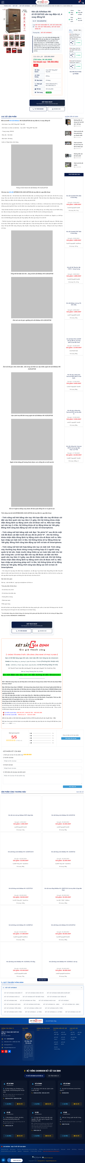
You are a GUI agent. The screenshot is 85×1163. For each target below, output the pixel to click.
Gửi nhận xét (72, 786)
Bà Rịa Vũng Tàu (4, 1149)
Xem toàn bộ (42, 979)
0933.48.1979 (9, 1098)
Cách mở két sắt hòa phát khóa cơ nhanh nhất (78, 133)
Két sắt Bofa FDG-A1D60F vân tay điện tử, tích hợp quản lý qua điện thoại (74, 340)
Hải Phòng (74, 1149)
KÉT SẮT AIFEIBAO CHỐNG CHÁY (33, 1008)
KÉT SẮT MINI (80, 1033)
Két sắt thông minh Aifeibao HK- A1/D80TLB (21, 925)
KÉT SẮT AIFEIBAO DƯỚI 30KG (12, 1004)
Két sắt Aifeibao (14, 120)
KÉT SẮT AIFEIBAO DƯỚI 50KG (32, 1004)
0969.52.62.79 (9, 1125)
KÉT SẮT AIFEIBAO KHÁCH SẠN (47, 1000)
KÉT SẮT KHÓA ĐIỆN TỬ (42, 24)
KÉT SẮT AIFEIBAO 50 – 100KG (51, 1004)
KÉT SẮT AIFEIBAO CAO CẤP (73, 1012)
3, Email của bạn (8, 765)
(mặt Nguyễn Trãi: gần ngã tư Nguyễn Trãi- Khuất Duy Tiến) (40, 668)
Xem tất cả (79, 792)
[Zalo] (9, 1051)
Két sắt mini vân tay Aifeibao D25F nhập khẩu (20, 815)
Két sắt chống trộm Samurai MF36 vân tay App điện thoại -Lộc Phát (73, 448)
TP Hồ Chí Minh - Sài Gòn (36, 1151)
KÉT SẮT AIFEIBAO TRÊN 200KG (12, 1008)
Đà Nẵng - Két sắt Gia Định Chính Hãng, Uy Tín (49, 1149)
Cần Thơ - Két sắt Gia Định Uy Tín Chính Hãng (27, 1149)
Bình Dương (12, 1149)
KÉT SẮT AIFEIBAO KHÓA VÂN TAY (35, 993)
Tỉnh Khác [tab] (80, 30)
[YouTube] (2, 1051)
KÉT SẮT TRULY (56, 1038)
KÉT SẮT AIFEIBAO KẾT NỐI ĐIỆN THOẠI (33, 996)
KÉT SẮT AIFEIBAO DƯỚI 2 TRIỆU (54, 1008)
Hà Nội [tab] (75, 30)
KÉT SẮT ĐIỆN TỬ (73, 1033)
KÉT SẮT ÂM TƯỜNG (73, 1038)
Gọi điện (9, 1104)
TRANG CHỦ (7, 6)
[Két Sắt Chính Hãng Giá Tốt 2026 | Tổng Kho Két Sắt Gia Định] (42, 2)
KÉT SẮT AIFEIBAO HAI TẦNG (28, 1000)
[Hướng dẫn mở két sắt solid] (68, 156)
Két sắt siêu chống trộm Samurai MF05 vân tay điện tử (73, 412)
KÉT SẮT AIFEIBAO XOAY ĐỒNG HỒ (56, 996)
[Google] (6, 1051)
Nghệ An (20, 1151)
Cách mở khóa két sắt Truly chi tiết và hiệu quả (78, 144)
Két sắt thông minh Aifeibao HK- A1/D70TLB (21, 888)
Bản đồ (73, 42)
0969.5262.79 (37, 1130)
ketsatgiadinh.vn (8, 1044)
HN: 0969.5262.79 (51, 85)
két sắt (11, 192)
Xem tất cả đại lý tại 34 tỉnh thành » (51, 1151)
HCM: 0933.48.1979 (51, 83)
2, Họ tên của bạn (8, 757)
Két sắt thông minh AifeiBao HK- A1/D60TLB (63, 851)
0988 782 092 (65, 1124)
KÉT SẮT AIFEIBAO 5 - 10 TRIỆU (33, 1012)
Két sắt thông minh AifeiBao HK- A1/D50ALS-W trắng (20, 961)
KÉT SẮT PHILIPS (63, 1038)
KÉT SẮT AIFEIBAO (25, 6)
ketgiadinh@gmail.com (10, 1047)
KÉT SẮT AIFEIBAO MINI (10, 1000)
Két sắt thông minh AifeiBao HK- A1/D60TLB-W (20, 851)
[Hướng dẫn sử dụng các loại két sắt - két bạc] (68, 122)
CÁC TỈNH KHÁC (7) (53, 1076)
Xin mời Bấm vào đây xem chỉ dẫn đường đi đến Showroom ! (32, 675)
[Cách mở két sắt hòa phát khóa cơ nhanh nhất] (68, 133)
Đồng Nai (63, 1149)
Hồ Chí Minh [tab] (71, 30)
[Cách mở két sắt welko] (68, 164)
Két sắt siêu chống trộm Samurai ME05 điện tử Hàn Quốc (73, 376)
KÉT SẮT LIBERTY (56, 1043)
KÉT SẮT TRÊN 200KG (44, 26)
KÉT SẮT (15, 6)
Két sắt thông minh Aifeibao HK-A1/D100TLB (63, 925)
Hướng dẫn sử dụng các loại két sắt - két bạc (79, 122)
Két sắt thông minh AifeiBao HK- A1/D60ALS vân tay (63, 961)
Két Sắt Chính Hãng (57, 1048)
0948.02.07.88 (17, 1098)
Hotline (79, 42)
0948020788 (65, 1093)
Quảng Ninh (26, 1151)
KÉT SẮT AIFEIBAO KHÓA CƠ (12, 996)
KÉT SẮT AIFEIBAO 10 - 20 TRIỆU (53, 1012)
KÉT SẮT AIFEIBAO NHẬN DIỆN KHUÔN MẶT (58, 993)
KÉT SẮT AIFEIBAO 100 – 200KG (71, 1004)
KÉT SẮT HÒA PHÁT (63, 1033)
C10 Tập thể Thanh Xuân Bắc (16, 668)
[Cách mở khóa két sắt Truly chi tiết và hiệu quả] (68, 143)
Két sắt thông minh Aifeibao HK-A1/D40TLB (63, 815)
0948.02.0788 (37, 1093)
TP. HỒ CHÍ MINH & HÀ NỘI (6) (34, 1076)
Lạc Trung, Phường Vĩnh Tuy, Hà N (32, 671)
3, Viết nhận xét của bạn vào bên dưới (14, 772)
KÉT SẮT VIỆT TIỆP (56, 1033)
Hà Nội (8, 665)
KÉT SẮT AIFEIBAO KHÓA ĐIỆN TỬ (13, 993)
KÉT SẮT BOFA (63, 1043)
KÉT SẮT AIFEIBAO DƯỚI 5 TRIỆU (13, 1012)
